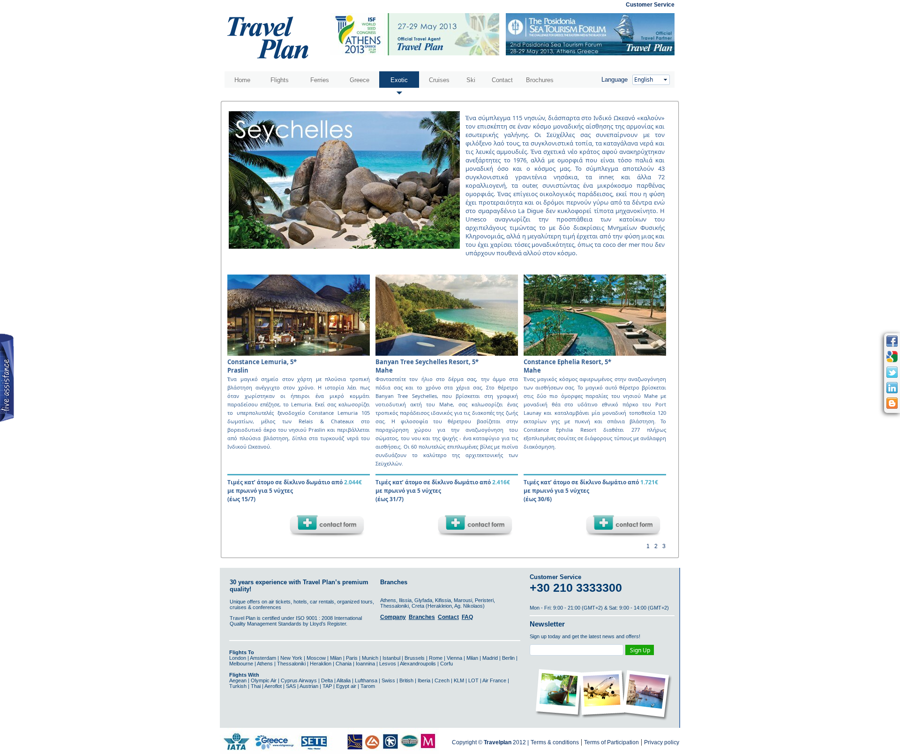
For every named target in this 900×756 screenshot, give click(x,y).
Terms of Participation (611, 742)
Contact (502, 80)
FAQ (467, 617)
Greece (359, 80)
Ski (470, 80)
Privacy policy (661, 742)
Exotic (399, 80)
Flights (279, 80)
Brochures (540, 80)
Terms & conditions (555, 742)
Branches (422, 617)
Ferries (319, 80)
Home (242, 80)
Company (393, 617)
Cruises (439, 80)
